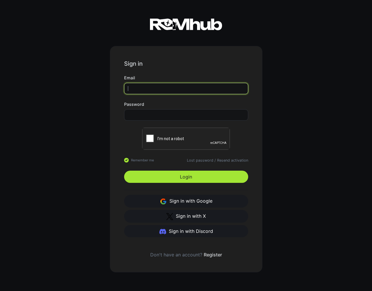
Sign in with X (190, 216)
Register (213, 255)
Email (129, 77)
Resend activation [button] (232, 160)
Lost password (200, 160)
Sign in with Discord (190, 231)
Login (186, 177)
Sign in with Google (190, 201)
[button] (246, 104)
